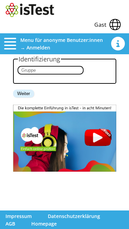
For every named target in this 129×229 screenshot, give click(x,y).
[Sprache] (114, 24)
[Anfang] (30, 15)
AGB (10, 223)
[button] (12, 44)
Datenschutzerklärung (74, 216)
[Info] (118, 43)
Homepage (44, 223)
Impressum (19, 216)
